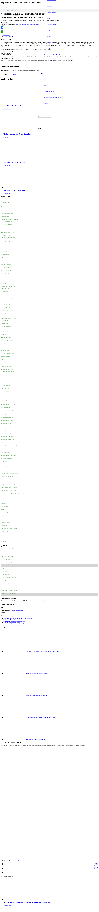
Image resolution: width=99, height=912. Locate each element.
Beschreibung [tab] (6, 35)
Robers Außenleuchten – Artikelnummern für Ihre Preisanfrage (17, 618)
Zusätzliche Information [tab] (8, 36)
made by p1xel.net (17, 860)
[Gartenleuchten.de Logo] (22, 8)
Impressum (95, 868)
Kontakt (96, 864)
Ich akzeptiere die (13, 610)
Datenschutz (95, 867)
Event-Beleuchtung (21, 24)
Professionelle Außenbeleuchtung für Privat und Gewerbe (16, 619)
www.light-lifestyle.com (42, 600)
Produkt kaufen (4, 22)
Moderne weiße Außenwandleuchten (11, 622)
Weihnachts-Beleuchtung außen (33, 24)
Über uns (96, 866)
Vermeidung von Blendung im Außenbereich (13, 623)
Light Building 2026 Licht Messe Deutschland (14, 621)
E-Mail (3, 607)
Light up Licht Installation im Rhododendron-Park (14, 625)
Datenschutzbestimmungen (17, 610)
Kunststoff (14, 74)
